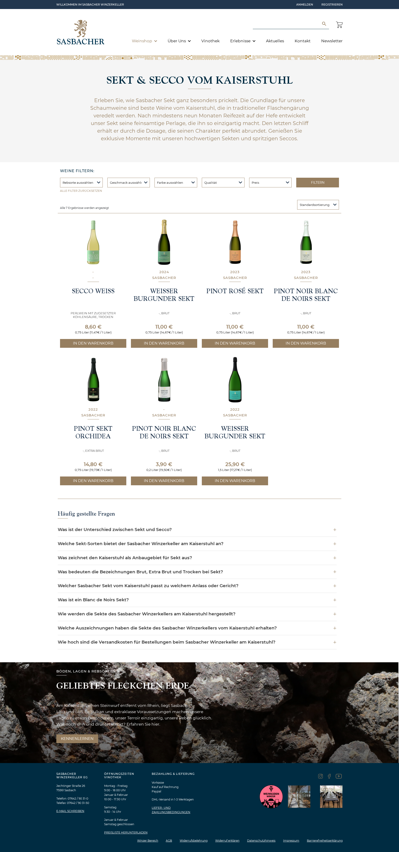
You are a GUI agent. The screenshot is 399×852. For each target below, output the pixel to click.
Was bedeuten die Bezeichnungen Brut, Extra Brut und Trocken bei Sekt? (140, 571)
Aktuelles (275, 41)
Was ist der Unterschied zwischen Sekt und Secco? (115, 529)
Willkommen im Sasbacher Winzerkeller (90, 4)
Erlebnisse (240, 41)
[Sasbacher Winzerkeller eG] (80, 32)
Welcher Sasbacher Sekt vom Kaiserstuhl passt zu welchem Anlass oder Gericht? (148, 585)
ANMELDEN (304, 4)
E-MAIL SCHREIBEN (70, 811)
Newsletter (332, 41)
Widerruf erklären (227, 840)
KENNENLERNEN (77, 738)
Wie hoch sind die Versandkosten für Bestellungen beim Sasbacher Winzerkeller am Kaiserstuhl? (166, 642)
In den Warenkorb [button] (93, 343)
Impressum (291, 840)
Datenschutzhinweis (261, 840)
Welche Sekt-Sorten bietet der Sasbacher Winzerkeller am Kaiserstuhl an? (141, 543)
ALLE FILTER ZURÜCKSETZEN (81, 190)
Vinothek (210, 41)
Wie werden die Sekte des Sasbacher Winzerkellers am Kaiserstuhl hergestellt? (147, 614)
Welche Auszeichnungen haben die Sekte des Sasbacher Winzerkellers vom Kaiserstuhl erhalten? (167, 628)
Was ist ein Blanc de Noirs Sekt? (93, 599)
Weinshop (142, 41)
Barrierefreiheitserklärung (325, 840)
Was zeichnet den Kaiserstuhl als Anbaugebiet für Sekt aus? (125, 557)
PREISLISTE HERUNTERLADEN (126, 832)
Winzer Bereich (147, 840)
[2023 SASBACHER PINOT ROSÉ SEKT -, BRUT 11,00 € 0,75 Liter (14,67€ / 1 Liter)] (235, 242)
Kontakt (303, 41)
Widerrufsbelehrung (194, 840)
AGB (169, 840)
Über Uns (177, 41)
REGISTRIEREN (332, 4)
